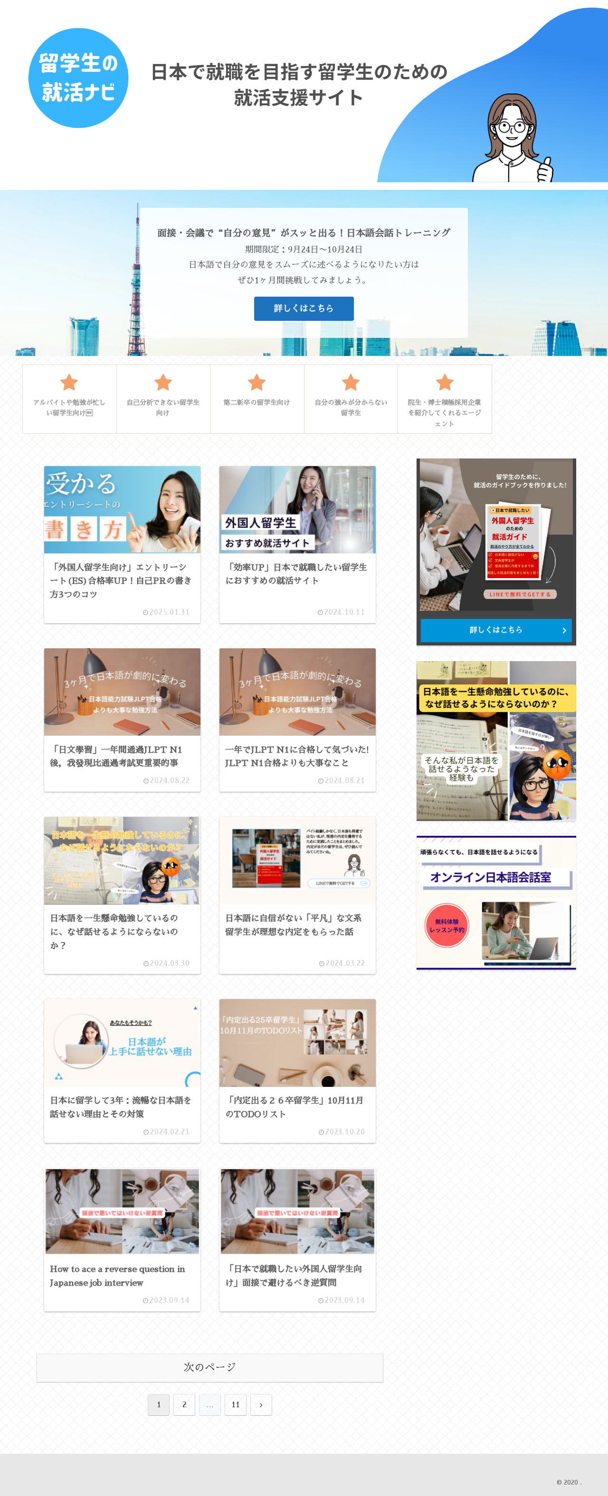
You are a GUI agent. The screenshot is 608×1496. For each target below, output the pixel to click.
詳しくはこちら (304, 308)
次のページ (210, 1368)
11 (235, 1405)
